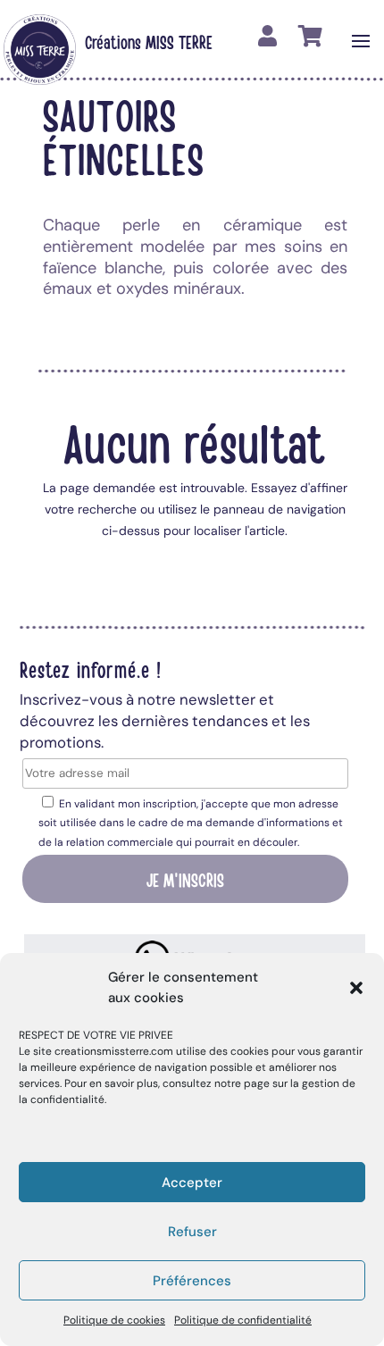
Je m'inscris (185, 878)
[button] (356, 988)
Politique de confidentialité (243, 1320)
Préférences (192, 1281)
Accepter (192, 1182)
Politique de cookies (114, 1320)
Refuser (192, 1232)
